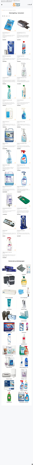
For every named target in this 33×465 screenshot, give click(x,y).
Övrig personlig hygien (9, 297)
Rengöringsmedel (9, 367)
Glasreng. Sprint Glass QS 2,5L (7, 208)
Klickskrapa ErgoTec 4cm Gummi (22, 208)
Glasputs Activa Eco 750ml (21, 121)
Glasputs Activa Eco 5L (6, 121)
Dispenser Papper (9, 378)
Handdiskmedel (9, 402)
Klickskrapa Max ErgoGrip (21, 230)
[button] (28, 5)
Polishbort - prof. (24, 378)
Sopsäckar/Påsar (9, 274)
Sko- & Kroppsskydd (24, 297)
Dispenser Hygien (24, 309)
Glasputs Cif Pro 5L (5, 143)
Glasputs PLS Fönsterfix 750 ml (21, 143)
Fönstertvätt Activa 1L (20, 100)
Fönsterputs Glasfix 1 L (6, 77)
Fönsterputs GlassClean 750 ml (21, 77)
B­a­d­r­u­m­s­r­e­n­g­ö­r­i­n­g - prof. (24, 367)
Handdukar (9, 390)
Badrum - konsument (23, 390)
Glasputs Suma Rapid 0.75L (21, 186)
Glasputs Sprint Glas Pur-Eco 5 (7, 186)
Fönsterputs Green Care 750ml (7, 100)
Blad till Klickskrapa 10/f (6, 32)
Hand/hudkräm (9, 309)
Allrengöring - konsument (24, 355)
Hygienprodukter (24, 320)
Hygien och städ (5, 10)
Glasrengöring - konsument (12, 10)
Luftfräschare (24, 332)
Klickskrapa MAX (5, 230)
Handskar (9, 320)
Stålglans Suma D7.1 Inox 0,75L (7, 252)
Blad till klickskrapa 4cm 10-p (21, 32)
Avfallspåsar (24, 274)
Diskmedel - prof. (9, 332)
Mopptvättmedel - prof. (9, 355)
